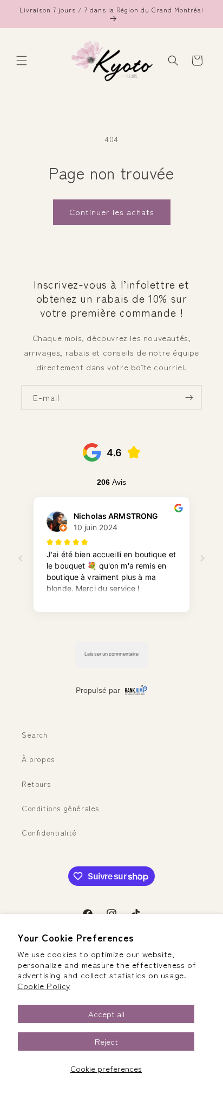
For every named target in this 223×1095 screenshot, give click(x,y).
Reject (106, 1041)
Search (35, 734)
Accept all (106, 1013)
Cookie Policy (43, 985)
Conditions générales (60, 808)
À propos (38, 758)
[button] (22, 60)
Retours (36, 783)
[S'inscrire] (189, 397)
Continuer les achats (111, 211)
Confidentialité (49, 832)
